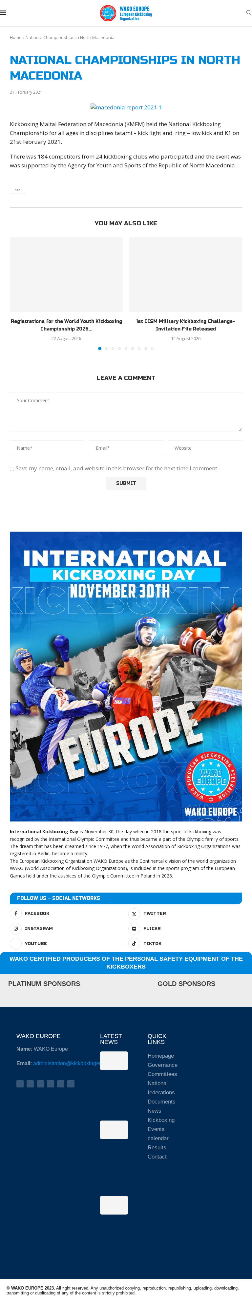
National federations (161, 1088)
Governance (162, 1065)
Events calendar (158, 1134)
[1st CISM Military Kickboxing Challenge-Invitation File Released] (185, 274)
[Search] (248, 13)
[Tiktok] (70, 1083)
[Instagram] (40, 1083)
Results (157, 1147)
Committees (162, 1074)
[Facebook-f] (20, 1083)
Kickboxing (161, 1120)
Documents (162, 1102)
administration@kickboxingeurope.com (78, 1063)
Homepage (161, 1056)
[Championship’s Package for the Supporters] (114, 1205)
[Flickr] (50, 1083)
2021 (18, 189)
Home (16, 37)
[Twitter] (30, 1083)
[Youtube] (60, 1083)
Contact (157, 1157)
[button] (18, 293)
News (154, 1111)
